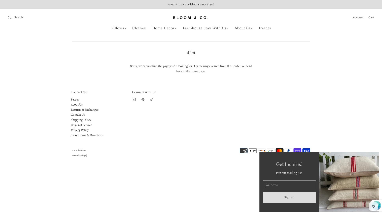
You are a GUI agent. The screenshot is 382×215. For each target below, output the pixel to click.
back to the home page (190, 71)
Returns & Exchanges (84, 110)
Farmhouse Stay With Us (204, 28)
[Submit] (36, 17)
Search (75, 99)
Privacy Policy (80, 130)
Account (358, 17)
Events (265, 28)
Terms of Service (81, 125)
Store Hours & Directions (87, 135)
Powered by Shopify (79, 155)
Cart (371, 17)
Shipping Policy (81, 120)
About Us (243, 28)
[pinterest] (142, 99)
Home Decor (163, 28)
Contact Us (78, 114)
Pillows (117, 28)
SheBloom (82, 150)
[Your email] (289, 185)
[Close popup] (374, 156)
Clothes (139, 28)
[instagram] (134, 99)
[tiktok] (151, 99)
